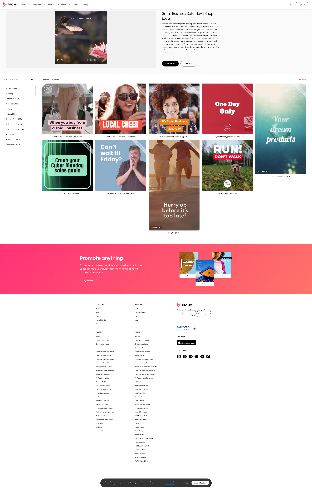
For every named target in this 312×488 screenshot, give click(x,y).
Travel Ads (99, 423)
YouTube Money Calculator (144, 378)
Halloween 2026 (13, 139)
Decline (186, 483)
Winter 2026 (11, 114)
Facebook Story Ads (102, 363)
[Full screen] (104, 60)
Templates (37, 5)
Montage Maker (140, 450)
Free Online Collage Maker (144, 359)
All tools (138, 336)
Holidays (10, 109)
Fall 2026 (10, 134)
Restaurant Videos (102, 416)
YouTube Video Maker (103, 378)
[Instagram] (194, 328)
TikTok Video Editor (141, 461)
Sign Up (302, 5)
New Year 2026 (12, 104)
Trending (9, 93)
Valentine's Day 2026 (15, 124)
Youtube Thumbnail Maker (144, 438)
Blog (136, 320)
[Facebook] (183, 328)
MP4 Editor (138, 382)
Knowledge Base (140, 312)
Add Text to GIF (140, 393)
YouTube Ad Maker (102, 382)
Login (289, 5)
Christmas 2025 (12, 98)
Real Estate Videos (102, 404)
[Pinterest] (208, 357)
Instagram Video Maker (104, 367)
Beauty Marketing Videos (104, 419)
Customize (170, 63)
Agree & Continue (200, 483)
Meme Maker (139, 401)
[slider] (57, 56)
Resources (62, 5)
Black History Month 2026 (16, 129)
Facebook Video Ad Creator (105, 359)
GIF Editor (138, 423)
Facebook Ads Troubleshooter (145, 374)
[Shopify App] (196, 342)
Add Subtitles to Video (142, 446)
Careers (98, 316)
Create (24, 5)
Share (189, 63)
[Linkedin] (202, 357)
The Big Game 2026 (14, 119)
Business (99, 427)
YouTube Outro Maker (103, 389)
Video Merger (139, 427)
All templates (11, 88)
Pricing (85, 5)
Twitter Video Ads (102, 397)
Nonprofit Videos (102, 431)
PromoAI (76, 5)
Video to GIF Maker (141, 389)
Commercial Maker (102, 344)
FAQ (136, 309)
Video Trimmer (140, 442)
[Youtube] (191, 357)
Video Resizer (139, 435)
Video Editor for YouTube (143, 397)
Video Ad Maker (140, 348)
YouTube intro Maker (103, 385)
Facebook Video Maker (104, 355)
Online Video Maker (142, 344)
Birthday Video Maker (142, 404)
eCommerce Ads (101, 348)
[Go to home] (12, 4)
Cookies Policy (170, 484)
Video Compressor (141, 431)
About (98, 312)
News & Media (101, 320)
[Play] (57, 60)
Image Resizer (139, 355)
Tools (50, 5)
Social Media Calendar (143, 351)
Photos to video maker (142, 340)
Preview (67, 106)
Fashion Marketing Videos (105, 412)
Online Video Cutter (142, 408)
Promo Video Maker (103, 340)
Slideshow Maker (141, 457)
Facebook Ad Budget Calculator (146, 370)
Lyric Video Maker (141, 412)
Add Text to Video (141, 419)
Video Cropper (140, 453)
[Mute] (62, 60)
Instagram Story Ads (103, 374)
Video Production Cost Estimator (146, 367)
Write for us (100, 324)
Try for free (88, 280)
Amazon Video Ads (102, 401)
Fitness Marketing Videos (104, 408)
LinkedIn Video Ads (102, 393)
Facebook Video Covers (143, 363)
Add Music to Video (141, 385)
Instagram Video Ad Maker (105, 370)
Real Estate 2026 (13, 144)
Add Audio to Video (141, 416)
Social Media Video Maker (105, 351)
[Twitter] (196, 357)
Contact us (138, 316)
